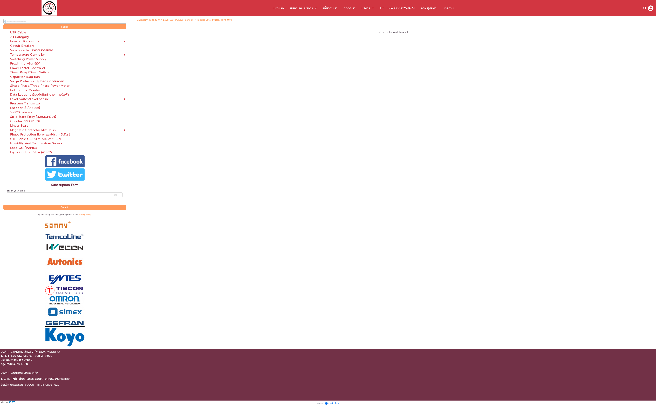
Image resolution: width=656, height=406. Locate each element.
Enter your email (16, 191)
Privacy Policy (85, 214)
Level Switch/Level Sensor (178, 20)
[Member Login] (650, 8)
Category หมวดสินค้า (148, 20)
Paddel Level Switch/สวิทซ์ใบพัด (214, 20)
